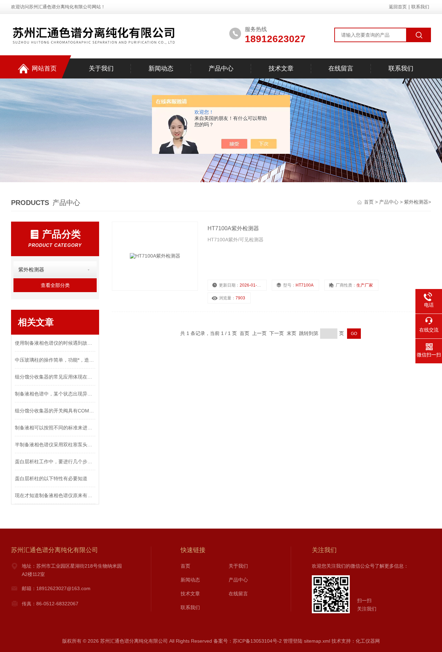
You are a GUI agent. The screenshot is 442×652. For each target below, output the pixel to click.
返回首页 (398, 6)
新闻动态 (160, 68)
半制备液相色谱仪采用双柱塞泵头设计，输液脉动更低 (55, 444)
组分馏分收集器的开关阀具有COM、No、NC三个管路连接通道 (55, 410)
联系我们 (420, 6)
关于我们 (101, 68)
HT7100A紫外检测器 (233, 228)
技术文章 (281, 68)
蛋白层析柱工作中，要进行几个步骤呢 (55, 461)
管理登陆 (292, 641)
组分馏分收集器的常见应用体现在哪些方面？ (55, 377)
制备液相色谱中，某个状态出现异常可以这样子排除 (55, 394)
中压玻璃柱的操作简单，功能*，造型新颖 (55, 360)
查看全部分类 (55, 285)
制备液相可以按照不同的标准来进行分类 (55, 427)
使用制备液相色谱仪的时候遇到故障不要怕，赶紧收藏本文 (55, 343)
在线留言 (340, 68)
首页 (369, 202)
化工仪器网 (368, 641)
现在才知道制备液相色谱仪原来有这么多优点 (55, 495)
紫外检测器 (416, 202)
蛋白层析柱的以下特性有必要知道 (51, 478)
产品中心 (221, 68)
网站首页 (44, 68)
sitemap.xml (317, 641)
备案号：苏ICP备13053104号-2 (247, 641)
